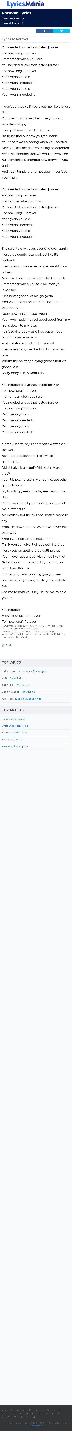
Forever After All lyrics (34, 671)
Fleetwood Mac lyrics (15, 746)
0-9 (4, 1410)
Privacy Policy (36, 1426)
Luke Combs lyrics (13, 719)
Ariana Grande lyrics (14, 733)
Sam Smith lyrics (12, 739)
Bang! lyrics (16, 678)
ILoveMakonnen (13, 18)
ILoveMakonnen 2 (12, 23)
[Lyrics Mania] (36, 4)
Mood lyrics (24, 685)
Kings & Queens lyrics (28, 699)
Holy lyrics (28, 692)
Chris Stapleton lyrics (15, 726)
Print (8, 645)
